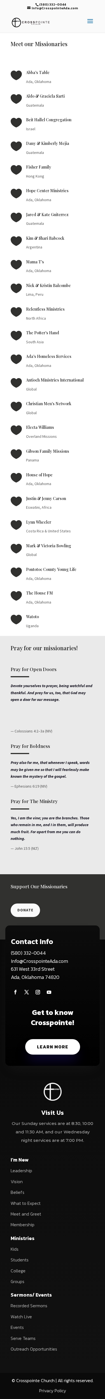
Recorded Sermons (29, 1305)
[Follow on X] (26, 992)
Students (20, 1259)
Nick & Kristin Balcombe (48, 285)
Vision (17, 1181)
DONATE (25, 910)
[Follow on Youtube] (49, 992)
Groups (17, 1281)
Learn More (52, 1046)
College (18, 1270)
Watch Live (21, 1316)
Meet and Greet (26, 1213)
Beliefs (17, 1192)
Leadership (21, 1170)
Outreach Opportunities (34, 1349)
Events (17, 1327)
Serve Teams (23, 1338)
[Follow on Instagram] (37, 992)
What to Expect (26, 1203)
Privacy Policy (52, 1390)
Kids (14, 1249)
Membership (22, 1224)
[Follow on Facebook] (15, 992)
